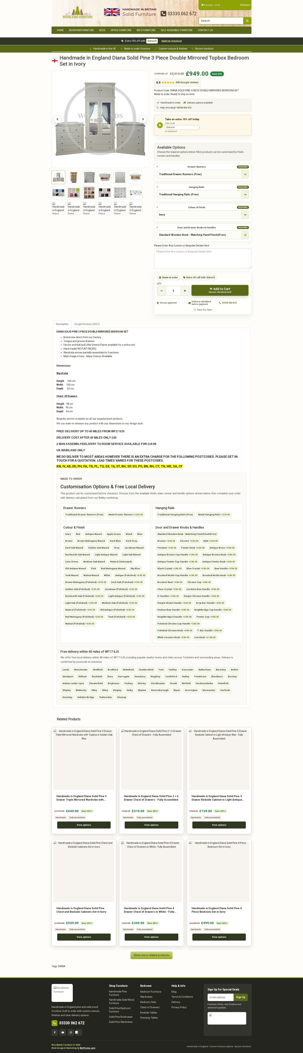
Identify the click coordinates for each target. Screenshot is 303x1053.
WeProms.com (87, 1048)
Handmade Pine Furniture (118, 993)
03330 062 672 (182, 14)
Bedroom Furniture (81, 30)
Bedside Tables (148, 1012)
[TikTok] (79, 1032)
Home (60, 30)
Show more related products (151, 955)
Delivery (175, 1002)
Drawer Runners (218, 166)
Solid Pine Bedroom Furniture (120, 1010)
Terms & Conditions (182, 996)
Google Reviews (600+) (87, 324)
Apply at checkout (171, 41)
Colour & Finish (218, 207)
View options (84, 825)
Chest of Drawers (150, 1007)
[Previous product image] (57, 119)
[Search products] (247, 20)
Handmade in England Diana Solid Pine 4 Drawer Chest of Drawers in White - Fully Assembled (149, 910)
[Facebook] (55, 1032)
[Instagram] (71, 1032)
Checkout (245, 5)
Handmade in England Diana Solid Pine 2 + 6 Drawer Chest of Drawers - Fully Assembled (151, 798)
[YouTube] (63, 1032)
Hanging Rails (218, 187)
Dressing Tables (149, 1017)
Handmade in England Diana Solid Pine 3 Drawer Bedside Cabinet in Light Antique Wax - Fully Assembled (217, 798)
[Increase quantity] (184, 291)
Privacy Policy (179, 1007)
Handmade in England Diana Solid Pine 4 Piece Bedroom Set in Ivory (217, 910)
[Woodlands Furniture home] (77, 11)
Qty (159, 284)
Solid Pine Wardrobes (121, 1022)
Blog (173, 991)
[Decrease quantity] (161, 291)
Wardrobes (146, 996)
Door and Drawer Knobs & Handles (212, 227)
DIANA (61, 966)
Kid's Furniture (146, 30)
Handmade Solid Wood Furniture (121, 1001)
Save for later (204, 309)
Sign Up (240, 997)
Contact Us (205, 30)
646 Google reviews (187, 82)
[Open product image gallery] (100, 119)
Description (62, 324)
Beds (102, 30)
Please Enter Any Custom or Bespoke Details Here (181, 245)
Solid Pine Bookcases (121, 1016)
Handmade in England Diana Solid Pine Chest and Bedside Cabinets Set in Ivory (81, 910)
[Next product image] (143, 119)
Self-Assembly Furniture (177, 30)
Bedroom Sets (148, 1002)
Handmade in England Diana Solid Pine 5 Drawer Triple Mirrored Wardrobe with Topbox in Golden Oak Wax (81, 798)
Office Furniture (121, 30)
